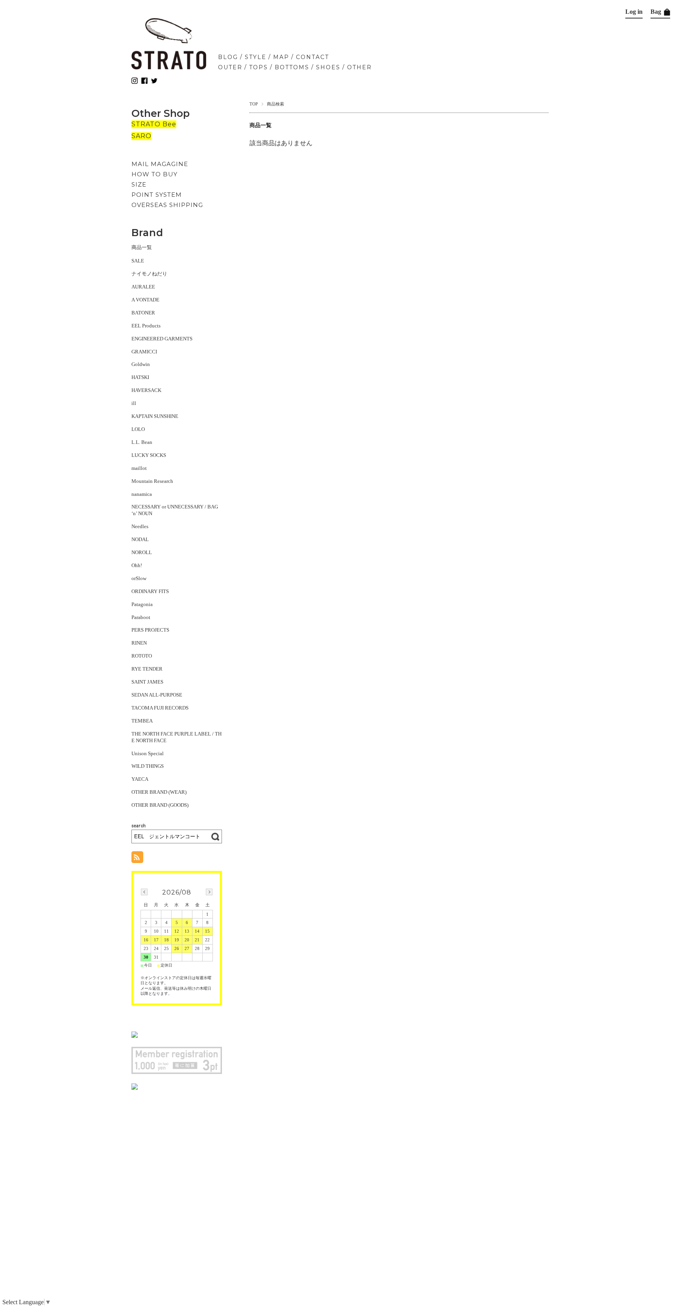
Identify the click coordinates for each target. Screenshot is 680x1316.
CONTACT (312, 57)
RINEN (139, 643)
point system (156, 194)
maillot (139, 468)
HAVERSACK (146, 390)
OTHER (359, 67)
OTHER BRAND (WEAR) (159, 792)
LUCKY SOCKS (148, 455)
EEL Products (146, 326)
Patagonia (142, 604)
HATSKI (140, 377)
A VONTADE (145, 300)
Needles (139, 526)
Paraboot (140, 617)
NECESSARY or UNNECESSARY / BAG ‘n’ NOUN (174, 510)
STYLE (255, 57)
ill (133, 403)
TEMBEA (142, 721)
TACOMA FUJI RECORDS (159, 708)
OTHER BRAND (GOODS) (159, 805)
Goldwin (140, 364)
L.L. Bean (141, 442)
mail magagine (159, 164)
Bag (656, 11)
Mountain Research (152, 481)
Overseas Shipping (167, 205)
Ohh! (136, 565)
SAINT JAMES (147, 682)
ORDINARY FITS (150, 591)
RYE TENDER (147, 669)
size (138, 184)
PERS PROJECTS (150, 630)
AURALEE (143, 287)
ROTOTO (141, 656)
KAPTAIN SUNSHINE (154, 416)
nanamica (141, 494)
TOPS (258, 67)
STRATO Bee (153, 124)
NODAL (140, 539)
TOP (253, 104)
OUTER (230, 67)
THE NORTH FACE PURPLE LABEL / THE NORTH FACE (176, 737)
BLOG (228, 57)
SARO (141, 136)
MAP (281, 57)
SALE (137, 261)
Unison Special (147, 753)
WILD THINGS (147, 766)
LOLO (138, 429)
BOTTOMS (292, 67)
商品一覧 (141, 247)
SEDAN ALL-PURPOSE (156, 695)
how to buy (154, 174)
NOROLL (141, 552)
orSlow (138, 578)
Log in (634, 11)
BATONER (143, 313)
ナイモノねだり (149, 274)
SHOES (328, 67)
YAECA (139, 779)
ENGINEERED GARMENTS (161, 339)
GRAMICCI (144, 352)
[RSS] (137, 859)
